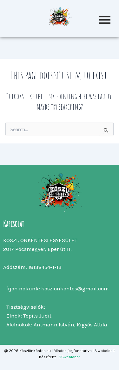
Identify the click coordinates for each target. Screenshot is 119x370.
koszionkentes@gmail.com (75, 288)
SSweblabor (69, 357)
